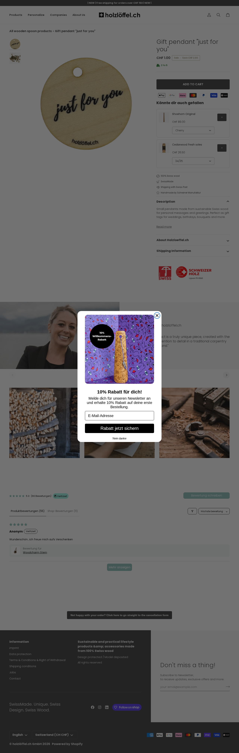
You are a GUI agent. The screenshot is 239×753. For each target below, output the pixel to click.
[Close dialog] (157, 315)
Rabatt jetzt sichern (119, 428)
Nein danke (119, 438)
